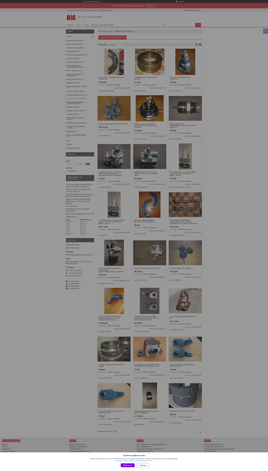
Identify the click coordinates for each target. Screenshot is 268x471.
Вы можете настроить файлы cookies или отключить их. (133, 460)
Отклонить (143, 465)
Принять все (127, 465)
